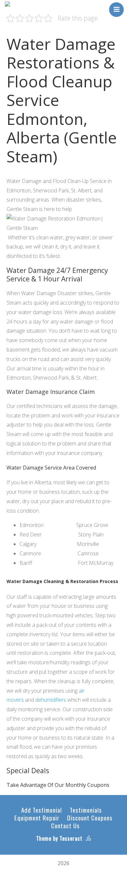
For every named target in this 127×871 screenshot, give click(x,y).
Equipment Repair (36, 817)
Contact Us (65, 825)
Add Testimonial (41, 810)
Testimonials (86, 810)
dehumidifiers (50, 699)
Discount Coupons (90, 817)
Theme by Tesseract (59, 838)
